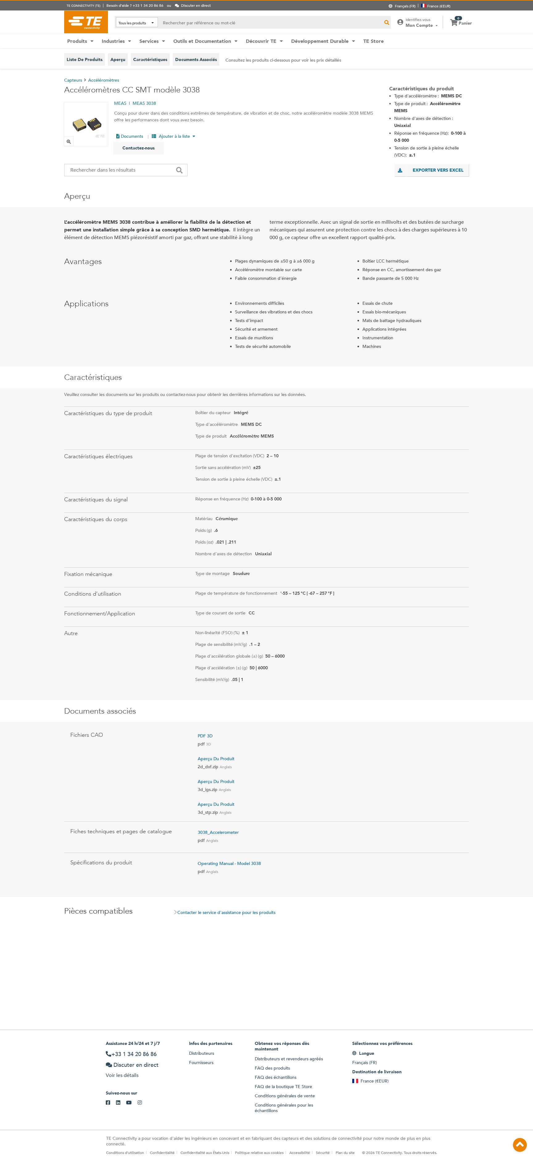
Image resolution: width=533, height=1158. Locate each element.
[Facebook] (111, 1103)
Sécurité (323, 1152)
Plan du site (345, 1152)
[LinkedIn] (121, 1103)
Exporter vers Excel (438, 170)
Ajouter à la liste (174, 136)
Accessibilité (299, 1152)
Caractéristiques (150, 59)
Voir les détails (122, 1075)
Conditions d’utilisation (125, 1152)
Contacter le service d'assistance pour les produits (226, 912)
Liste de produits (84, 59)
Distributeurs (201, 1053)
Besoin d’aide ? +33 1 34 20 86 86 (134, 5)
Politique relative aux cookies (259, 1152)
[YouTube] (132, 1103)
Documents (131, 136)
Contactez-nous (138, 148)
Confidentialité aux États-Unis (204, 1152)
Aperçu (117, 59)
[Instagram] (143, 1103)
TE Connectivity (86, 21)
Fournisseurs (201, 1062)
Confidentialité (162, 1152)
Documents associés (196, 59)
